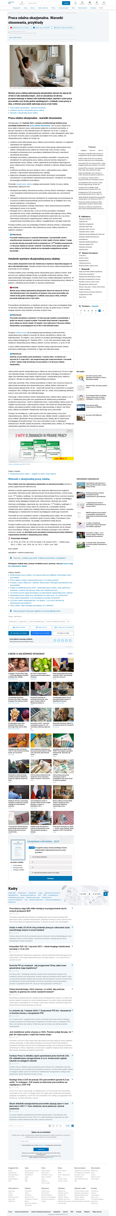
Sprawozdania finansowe (81, 1179)
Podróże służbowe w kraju (82, 1191)
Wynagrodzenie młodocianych (88, 284)
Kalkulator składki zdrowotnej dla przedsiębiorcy (89, 238)
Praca (43, 1179)
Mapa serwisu (97, 1212)
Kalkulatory (85, 216)
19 (88, 310)
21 (96, 310)
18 (84, 310)
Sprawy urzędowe (46, 1176)
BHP (39, 895)
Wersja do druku (20, 627)
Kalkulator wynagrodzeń (86, 224)
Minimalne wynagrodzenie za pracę (89, 279)
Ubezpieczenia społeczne (28, 895)
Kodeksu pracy (20, 332)
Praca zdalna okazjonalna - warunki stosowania (28, 108)
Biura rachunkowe (80, 1168)
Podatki (10, 1170)
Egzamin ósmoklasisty (31, 1203)
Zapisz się (41, 1149)
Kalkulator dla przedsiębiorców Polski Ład (91, 234)
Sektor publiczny (43, 8)
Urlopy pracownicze (85, 263)
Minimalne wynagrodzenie (82, 1193)
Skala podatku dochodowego (82, 1201)
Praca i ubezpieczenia (64, 1174)
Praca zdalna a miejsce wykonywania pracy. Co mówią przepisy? (34, 580)
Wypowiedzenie (13, 895)
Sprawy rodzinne (45, 1170)
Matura (27, 1201)
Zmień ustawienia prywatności (41, 1212)
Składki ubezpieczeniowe (81, 1195)
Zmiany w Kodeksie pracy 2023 (16, 464)
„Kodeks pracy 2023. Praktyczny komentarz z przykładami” (44, 558)
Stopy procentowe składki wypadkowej (90, 271)
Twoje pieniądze (64, 8)
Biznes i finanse (62, 1170)
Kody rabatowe (95, 1195)
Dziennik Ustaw (45, 1191)
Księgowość (16, 8)
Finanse (93, 1174)
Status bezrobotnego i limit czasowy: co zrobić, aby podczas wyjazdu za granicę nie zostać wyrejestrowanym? (91, 174)
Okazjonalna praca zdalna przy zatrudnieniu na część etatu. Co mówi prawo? (39, 595)
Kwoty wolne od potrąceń (86, 274)
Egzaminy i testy (29, 1197)
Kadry (25, 8)
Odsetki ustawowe (79, 1199)
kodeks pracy (13, 621)
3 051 (67, 1126)
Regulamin (57, 1212)
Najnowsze (92, 150)
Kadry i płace (11, 1199)
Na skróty (94, 1188)
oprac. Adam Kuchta (15, 37)
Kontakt (78, 1212)
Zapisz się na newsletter (65, 627)
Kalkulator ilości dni (63, 1193)
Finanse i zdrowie (62, 1181)
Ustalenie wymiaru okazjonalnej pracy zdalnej (27, 110)
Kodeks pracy (22, 893)
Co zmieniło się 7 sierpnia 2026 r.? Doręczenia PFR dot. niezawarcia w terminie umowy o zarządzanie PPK (91, 179)
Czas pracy (82, 255)
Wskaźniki (85, 269)
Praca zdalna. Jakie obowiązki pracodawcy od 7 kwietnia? (31, 605)
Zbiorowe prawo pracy (33, 897)
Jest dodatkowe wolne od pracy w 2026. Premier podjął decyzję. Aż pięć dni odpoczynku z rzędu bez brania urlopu (90, 183)
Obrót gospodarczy (13, 1174)
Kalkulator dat (83, 221)
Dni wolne (80, 371)
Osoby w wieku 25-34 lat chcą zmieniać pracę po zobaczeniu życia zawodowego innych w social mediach (90, 159)
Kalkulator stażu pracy (64, 1199)
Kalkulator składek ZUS (86, 244)
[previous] (50, 1126)
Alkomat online (83, 249)
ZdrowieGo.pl (94, 1191)
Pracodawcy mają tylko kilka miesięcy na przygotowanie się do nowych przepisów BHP (90, 154)
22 (99, 310)
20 (92, 310)
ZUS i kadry (11, 1176)
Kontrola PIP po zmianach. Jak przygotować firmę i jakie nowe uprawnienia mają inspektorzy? (91, 169)
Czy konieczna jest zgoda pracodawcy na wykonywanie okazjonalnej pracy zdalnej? (41, 593)
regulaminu (41, 1145)
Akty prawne (45, 1188)
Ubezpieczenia (46, 897)
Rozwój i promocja (13, 1197)
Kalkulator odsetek (63, 1197)
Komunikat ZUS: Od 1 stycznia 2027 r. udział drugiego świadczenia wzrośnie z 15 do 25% (91, 164)
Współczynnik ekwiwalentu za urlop (89, 276)
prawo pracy (23, 621)
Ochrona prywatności (21, 1212)
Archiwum (93, 1193)
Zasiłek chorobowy (84, 289)
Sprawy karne (45, 1172)
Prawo (53, 8)
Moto (73, 8)
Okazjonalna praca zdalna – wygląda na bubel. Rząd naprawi (33, 474)
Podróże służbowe (79, 1197)
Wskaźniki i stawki (80, 1188)
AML (76, 1181)
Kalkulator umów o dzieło (86, 231)
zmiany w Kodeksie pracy (36, 621)
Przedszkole (28, 1191)
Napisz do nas (42, 627)
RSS (72, 1212)
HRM (44, 895)
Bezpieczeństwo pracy (36, 900)
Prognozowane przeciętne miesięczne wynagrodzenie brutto (90, 293)
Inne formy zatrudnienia (15, 900)
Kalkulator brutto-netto (85, 226)
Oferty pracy (12, 902)
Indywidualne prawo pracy (16, 897)
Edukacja (93, 8)
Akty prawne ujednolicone (48, 1199)
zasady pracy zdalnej (24, 184)
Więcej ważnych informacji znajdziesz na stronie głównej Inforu (37, 611)
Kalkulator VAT (62, 1195)
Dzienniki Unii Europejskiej (48, 1197)
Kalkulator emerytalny (85, 247)
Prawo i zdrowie (45, 1183)
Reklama (87, 1212)
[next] (73, 1126)
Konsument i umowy (46, 1174)
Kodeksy (43, 1201)
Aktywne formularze (90, 253)
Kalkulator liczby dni (85, 219)
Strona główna (12, 12)
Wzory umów (94, 1197)
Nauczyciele (28, 1195)
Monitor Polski (45, 1193)
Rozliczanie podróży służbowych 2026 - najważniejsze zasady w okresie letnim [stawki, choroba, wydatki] (90, 203)
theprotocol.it (94, 1201)
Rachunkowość (12, 1172)
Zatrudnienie (25, 12)
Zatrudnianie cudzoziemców (88, 479)
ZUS (26, 900)
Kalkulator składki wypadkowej (88, 242)
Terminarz (86, 306)
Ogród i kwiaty (95, 1179)
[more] (68, 622)
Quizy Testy (82, 297)
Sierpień (95, 306)
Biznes (33, 8)
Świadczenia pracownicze (52, 893)
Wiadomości (12, 893)
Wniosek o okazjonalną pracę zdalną (24, 113)
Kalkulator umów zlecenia (87, 229)
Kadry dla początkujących (53, 900)
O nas (10, 1212)
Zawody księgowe (13, 1179)
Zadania (10, 1195)
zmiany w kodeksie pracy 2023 (55, 621)
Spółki (59, 1172)
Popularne (83, 150)
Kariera (65, 1212)
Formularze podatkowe (97, 1199)
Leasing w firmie (62, 1179)
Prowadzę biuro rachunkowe (82, 1172)
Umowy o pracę (83, 258)
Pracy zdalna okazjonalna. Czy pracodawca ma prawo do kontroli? (35, 598)
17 (81, 310)
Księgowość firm (13, 1168)
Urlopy (40, 893)
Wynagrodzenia (83, 260)
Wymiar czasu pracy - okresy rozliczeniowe (92, 287)
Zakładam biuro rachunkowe (82, 1170)
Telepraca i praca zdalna (37, 12)
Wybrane (100, 150)
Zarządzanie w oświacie (31, 1199)
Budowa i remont (95, 1176)
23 (103, 310)
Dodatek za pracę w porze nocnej (89, 281)
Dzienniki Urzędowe (46, 1195)
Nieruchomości (82, 8)
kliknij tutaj (50, 1157)
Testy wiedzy (28, 1205)
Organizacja (11, 1191)
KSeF (101, 8)
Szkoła (26, 1193)
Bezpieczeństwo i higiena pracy (88, 265)
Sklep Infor (44, 1181)
